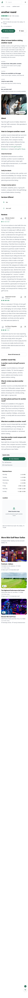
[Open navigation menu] (25, 2)
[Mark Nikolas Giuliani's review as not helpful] (25, 218)
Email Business (8, 465)
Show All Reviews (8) (14, 354)
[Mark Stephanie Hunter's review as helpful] (21, 297)
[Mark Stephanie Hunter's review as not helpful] (25, 297)
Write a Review (9, 31)
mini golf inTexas (20, 149)
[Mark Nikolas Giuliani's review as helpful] (21, 218)
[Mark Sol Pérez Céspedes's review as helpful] (21, 326)
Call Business (7, 462)
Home (2, 6)
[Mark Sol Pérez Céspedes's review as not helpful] (25, 326)
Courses (8, 6)
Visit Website (15, 459)
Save (22, 31)
